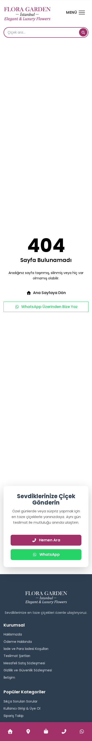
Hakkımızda (13, 634)
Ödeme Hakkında (18, 641)
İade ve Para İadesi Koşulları (26, 648)
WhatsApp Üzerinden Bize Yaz (49, 306)
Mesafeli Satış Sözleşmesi (24, 663)
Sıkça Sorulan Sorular (21, 701)
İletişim (9, 677)
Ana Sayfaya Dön (49, 292)
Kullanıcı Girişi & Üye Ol (22, 708)
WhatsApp (49, 554)
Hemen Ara (49, 540)
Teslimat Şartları (17, 655)
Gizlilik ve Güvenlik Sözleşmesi (28, 670)
